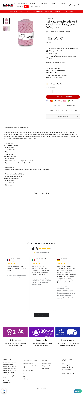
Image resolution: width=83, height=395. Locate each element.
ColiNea (49, 18)
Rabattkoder (45, 368)
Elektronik (62, 3)
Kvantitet (50, 88)
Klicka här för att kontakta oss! (56, 62)
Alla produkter (44, 3)
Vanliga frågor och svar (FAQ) (63, 110)
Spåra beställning (35, 6)
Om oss (44, 360)
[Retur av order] (41, 332)
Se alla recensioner (41, 315)
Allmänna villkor (46, 363)
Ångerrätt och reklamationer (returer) (30, 366)
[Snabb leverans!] (67, 332)
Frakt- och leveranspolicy (30, 360)
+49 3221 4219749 (55, 77)
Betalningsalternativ (28, 363)
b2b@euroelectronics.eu (59, 75)
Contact (25, 373)
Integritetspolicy (46, 366)
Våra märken (21, 3)
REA (26, 6)
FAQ (24, 376)
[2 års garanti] (15, 332)
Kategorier (32, 3)
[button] (78, 391)
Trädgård (53, 3)
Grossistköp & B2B (28, 370)
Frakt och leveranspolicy (63, 105)
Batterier (20, 6)
